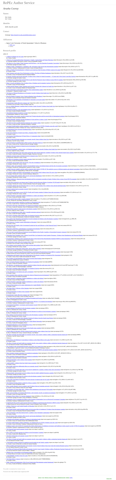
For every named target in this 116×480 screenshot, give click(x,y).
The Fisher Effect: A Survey (13, 459)
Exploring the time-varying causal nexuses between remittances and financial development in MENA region (33, 402)
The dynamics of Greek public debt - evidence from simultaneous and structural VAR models (29, 389)
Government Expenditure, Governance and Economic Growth (21, 305)
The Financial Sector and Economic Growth (17, 429)
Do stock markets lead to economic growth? (17, 189)
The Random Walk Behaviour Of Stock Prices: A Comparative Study (23, 136)
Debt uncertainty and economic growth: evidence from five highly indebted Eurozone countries (30, 373)
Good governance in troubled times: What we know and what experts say (24, 142)
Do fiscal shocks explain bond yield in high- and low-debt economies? (23, 248)
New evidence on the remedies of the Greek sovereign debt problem (23, 245)
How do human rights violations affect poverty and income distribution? (24, 175)
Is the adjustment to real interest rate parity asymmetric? (20, 271)
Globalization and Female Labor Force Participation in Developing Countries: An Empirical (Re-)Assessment (33, 255)
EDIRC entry (12, 45)
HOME (67, 477)
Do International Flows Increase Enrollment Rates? (19, 129)
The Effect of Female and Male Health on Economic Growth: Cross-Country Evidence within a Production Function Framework (38, 449)
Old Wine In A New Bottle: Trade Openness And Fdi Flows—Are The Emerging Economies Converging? (32, 63)
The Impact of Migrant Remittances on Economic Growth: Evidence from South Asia (27, 93)
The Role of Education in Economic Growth (17, 435)
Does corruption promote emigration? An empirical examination (22, 353)
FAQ (43, 477)
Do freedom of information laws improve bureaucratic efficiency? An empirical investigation (29, 301)
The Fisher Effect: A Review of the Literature (17, 288)
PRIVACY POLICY (49, 477)
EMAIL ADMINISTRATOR (59, 477)
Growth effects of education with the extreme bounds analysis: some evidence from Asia (28, 331)
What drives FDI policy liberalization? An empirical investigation (22, 205)
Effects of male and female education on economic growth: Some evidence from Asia (27, 139)
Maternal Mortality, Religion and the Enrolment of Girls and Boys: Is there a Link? (26, 119)
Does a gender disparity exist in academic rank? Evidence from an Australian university (28, 386)
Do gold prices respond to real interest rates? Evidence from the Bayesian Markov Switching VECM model (33, 182)
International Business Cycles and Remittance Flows (19, 324)
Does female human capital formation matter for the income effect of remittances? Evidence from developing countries (35, 409)
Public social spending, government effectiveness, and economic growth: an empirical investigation (30, 392)
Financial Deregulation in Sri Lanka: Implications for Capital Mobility (23, 285)
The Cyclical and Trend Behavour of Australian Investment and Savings (24, 298)
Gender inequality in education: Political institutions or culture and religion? (25, 195)
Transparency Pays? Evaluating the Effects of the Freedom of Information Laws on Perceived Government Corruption (35, 399)
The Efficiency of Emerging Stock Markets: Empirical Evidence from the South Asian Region (29, 318)
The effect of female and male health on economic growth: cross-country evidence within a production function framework (36, 334)
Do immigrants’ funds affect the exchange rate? (18, 103)
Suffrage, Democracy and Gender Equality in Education (20, 406)
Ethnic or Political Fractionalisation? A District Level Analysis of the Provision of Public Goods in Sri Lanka (33, 70)
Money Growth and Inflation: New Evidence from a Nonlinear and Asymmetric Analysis (28, 83)
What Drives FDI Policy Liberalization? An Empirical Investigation (23, 228)
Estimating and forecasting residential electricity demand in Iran (22, 156)
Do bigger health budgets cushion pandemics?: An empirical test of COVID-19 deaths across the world (32, 422)
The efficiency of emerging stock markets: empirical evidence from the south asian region (28, 265)
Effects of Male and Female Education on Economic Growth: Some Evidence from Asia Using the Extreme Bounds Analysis (37, 445)
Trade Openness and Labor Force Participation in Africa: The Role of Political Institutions (28, 73)
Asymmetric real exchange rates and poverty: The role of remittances (23, 162)
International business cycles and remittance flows (18, 109)
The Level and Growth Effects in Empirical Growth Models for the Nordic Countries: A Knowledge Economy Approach (36, 232)
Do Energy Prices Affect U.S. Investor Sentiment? (18, 396)
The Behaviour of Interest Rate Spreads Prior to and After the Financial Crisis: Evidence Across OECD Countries (34, 79)
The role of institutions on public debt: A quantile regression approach (23, 212)
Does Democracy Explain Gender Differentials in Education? (21, 222)
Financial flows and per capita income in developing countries (21, 209)
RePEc (71, 477)
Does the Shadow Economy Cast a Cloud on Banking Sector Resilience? (24, 96)
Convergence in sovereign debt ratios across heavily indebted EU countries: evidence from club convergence (33, 369)
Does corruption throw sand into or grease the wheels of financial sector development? (27, 275)
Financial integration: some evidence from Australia (19, 359)
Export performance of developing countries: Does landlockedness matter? (24, 89)
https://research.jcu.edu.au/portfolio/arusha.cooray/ (23, 35)
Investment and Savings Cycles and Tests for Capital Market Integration (24, 321)
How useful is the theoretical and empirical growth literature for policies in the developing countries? (31, 311)
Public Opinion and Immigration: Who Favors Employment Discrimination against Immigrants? (30, 462)
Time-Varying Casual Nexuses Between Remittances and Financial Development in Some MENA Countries (33, 252)
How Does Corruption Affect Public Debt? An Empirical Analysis (22, 215)
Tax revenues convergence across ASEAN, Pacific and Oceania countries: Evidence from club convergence (33, 192)
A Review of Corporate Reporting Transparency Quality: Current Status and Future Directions (29, 60)
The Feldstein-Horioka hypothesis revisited (17, 113)
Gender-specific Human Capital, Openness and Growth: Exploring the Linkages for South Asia (30, 86)
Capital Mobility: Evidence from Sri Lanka (17, 455)
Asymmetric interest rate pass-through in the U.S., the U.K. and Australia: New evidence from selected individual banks (36, 185)
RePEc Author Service (19, 3)
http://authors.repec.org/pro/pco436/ (20, 471)
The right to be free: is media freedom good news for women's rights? (23, 122)
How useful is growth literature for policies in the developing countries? (24, 376)
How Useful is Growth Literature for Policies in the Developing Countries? (25, 432)
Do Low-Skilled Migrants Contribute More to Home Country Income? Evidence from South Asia (30, 106)
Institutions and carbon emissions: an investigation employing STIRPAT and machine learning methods (32, 349)
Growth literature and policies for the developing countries (20, 308)
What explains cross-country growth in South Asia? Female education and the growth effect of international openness (35, 116)
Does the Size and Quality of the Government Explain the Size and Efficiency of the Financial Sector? (31, 225)
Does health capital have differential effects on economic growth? (22, 366)
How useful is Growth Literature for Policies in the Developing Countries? (24, 314)
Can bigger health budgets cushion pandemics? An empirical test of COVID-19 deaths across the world (32, 126)
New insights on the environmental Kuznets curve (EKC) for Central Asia (24, 346)
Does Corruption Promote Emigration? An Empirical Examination (22, 261)
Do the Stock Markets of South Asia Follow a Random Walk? (21, 132)
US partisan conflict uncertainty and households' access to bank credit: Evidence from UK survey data (31, 172)
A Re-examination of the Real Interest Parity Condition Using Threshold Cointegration (27, 412)
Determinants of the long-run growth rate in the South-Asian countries (23, 328)
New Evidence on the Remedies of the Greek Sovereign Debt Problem (24, 258)
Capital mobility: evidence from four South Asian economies (21, 363)
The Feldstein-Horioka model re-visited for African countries (21, 383)
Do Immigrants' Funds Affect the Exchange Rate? (18, 242)
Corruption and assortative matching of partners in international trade (23, 202)
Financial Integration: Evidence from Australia (17, 291)
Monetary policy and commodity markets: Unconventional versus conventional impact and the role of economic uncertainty (37, 166)
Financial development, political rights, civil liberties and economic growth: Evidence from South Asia (31, 149)
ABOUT (40, 477)
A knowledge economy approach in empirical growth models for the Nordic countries (27, 442)
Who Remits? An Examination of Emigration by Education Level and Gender (25, 99)
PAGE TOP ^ (109, 478)
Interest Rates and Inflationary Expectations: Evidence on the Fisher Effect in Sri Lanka (28, 340)
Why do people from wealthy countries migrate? (18, 199)
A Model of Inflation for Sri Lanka (15, 56)
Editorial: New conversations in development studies (19, 452)
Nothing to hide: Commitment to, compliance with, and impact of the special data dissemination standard (32, 66)
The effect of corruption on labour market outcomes (19, 159)
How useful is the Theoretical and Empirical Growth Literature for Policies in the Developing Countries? (32, 218)
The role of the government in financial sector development (21, 146)
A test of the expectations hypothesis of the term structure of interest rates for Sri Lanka (27, 379)
